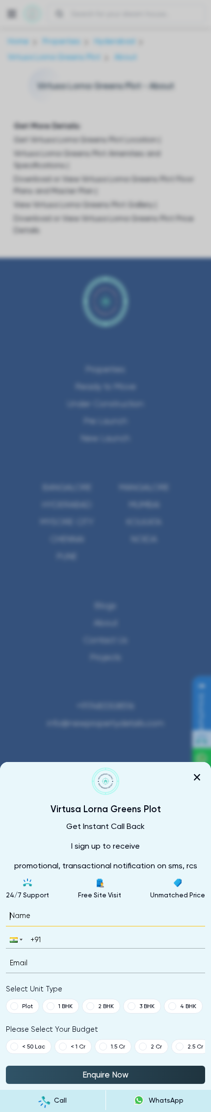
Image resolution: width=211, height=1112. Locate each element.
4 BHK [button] (188, 1006)
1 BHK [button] (65, 1006)
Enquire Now (105, 1075)
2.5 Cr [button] (195, 1046)
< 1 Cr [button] (78, 1046)
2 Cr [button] (156, 1046)
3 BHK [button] (147, 1006)
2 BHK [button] (106, 1006)
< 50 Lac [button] (33, 1046)
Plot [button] (27, 1006)
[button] (15, 939)
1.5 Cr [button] (118, 1046)
